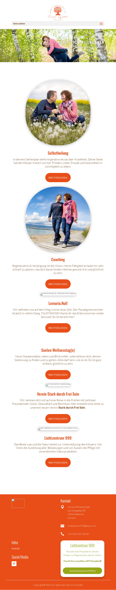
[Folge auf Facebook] (14, 563)
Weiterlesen (58, 177)
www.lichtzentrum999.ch (82, 570)
